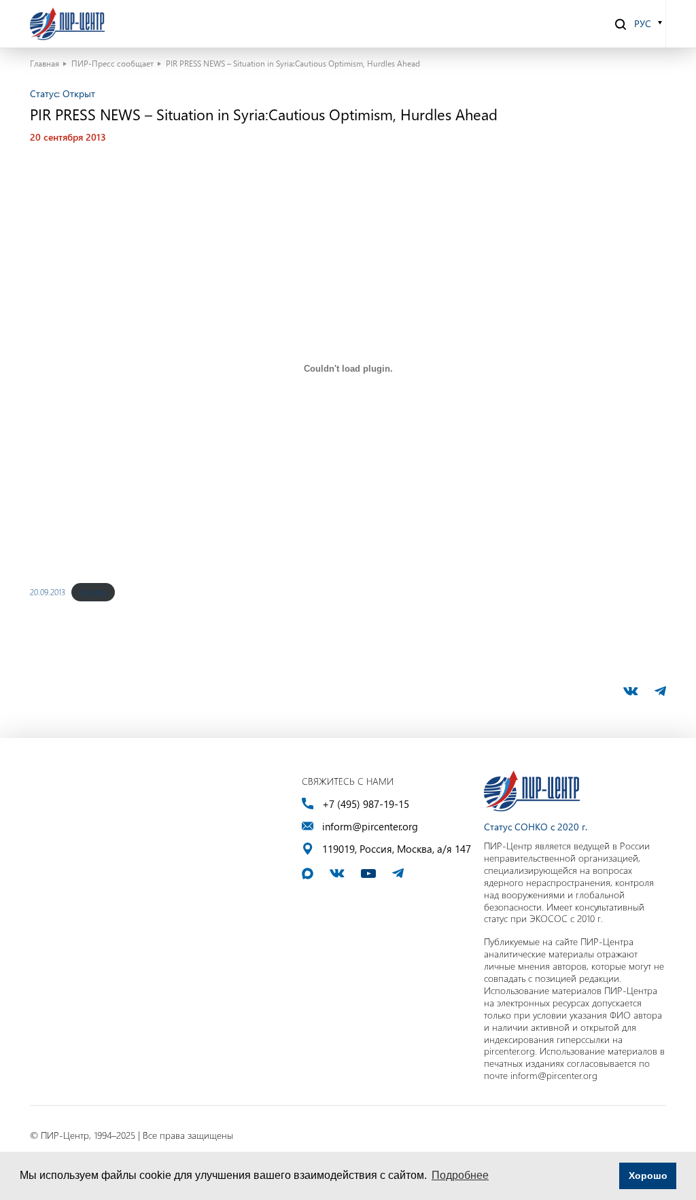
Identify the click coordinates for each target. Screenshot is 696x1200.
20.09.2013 (47, 591)
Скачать (93, 591)
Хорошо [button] (648, 1175)
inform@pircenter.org (370, 826)
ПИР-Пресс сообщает (112, 63)
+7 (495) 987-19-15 (365, 804)
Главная (44, 63)
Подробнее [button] (460, 1175)
